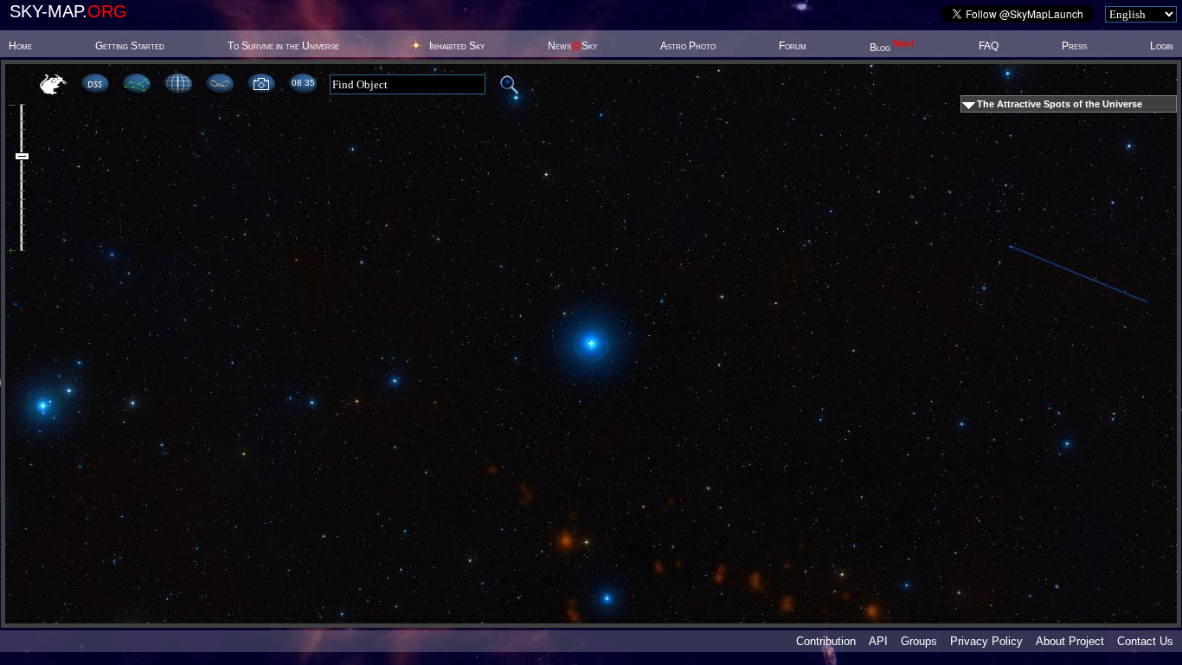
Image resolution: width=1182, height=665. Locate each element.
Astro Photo (688, 46)
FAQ (989, 46)
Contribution (826, 641)
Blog (892, 48)
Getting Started (129, 46)
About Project (1070, 641)
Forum (792, 46)
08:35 (303, 82)
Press (1074, 46)
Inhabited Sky (457, 46)
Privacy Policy (986, 641)
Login (1161, 46)
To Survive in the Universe (283, 46)
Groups (919, 641)
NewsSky (572, 46)
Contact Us (1145, 641)
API (878, 641)
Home (20, 46)
